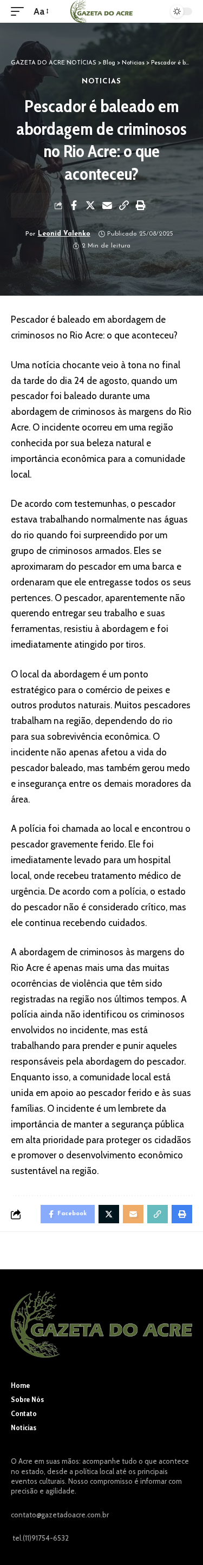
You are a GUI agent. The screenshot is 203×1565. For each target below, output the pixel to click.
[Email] (107, 205)
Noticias (101, 81)
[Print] (140, 205)
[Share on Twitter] (90, 205)
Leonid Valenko (64, 234)
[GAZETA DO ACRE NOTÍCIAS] (101, 11)
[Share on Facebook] (73, 205)
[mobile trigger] (20, 11)
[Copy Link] (124, 205)
